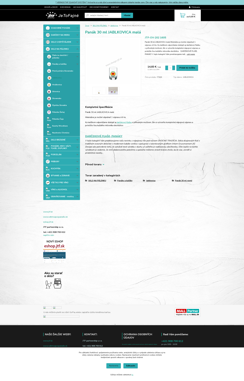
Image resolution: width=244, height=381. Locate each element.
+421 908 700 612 (172, 341)
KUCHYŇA (55, 168)
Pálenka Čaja (58, 119)
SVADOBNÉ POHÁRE (60, 28)
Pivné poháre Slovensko (62, 71)
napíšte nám (48, 235)
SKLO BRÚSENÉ (58, 140)
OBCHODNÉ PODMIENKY (99, 7)
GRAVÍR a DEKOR (51, 7)
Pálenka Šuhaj (58, 112)
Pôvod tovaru (93, 164)
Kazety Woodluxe (60, 126)
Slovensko (56, 98)
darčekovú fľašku (124, 122)
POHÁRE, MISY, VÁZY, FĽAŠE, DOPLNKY (61, 147)
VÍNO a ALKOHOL (59, 189)
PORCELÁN (56, 154)
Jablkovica (57, 78)
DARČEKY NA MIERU (60, 35)
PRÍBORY (55, 161)
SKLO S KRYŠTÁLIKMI (61, 42)
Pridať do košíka (187, 67)
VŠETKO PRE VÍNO (59, 182)
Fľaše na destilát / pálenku (60, 56)
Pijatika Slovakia (59, 105)
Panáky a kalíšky (59, 64)
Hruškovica (57, 84)
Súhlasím (130, 365)
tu (132, 374)
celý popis (191, 54)
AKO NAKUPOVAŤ (80, 7)
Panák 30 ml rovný (183, 180)
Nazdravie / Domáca (60, 133)
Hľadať (127, 15)
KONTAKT (115, 7)
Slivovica (56, 91)
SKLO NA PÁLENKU (60, 49)
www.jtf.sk (48, 211)
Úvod (87, 26)
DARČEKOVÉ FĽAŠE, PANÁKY (103, 136)
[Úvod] (63, 15)
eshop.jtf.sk (48, 222)
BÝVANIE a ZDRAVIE (60, 175)
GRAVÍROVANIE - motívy (62, 196)
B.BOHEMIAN (65, 7)
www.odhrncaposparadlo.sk (55, 216)
